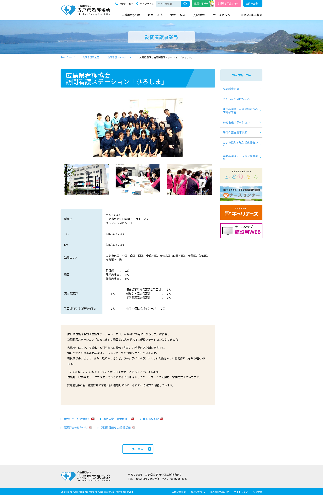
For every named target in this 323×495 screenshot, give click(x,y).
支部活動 (199, 15)
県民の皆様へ (201, 3)
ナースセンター (223, 15)
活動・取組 (177, 15)
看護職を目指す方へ (228, 3)
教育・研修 (155, 15)
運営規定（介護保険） (76, 419)
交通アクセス (147, 4)
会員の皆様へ (253, 3)
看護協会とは (131, 15)
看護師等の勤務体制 (75, 427)
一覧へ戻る (136, 449)
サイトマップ (241, 491)
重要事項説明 (151, 419)
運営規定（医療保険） (116, 419)
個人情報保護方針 (219, 491)
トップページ (68, 57)
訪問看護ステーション (119, 57)
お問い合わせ (126, 4)
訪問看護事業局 (251, 15)
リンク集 (257, 491)
